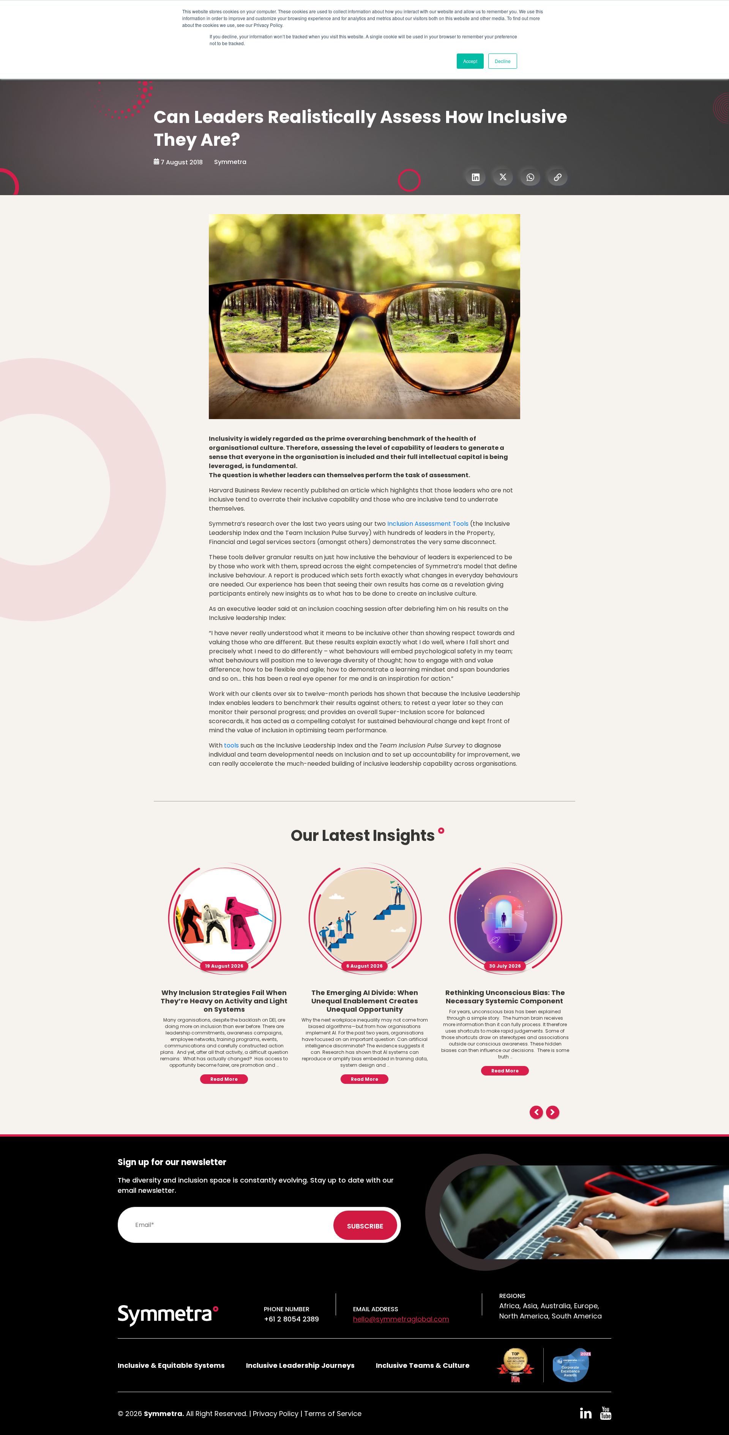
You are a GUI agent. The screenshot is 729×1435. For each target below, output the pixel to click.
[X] (503, 177)
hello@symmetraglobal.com (401, 1319)
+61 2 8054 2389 (291, 1319)
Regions (512, 1296)
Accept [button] (470, 61)
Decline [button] (503, 61)
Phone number (286, 1309)
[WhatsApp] (530, 177)
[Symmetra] (168, 1315)
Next (552, 1112)
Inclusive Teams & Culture (423, 1365)
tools (231, 745)
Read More (224, 1079)
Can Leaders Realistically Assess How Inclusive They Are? (360, 128)
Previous (536, 1112)
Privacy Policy (275, 1413)
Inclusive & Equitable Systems (171, 1365)
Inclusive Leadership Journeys (300, 1365)
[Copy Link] (558, 177)
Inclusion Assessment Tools (428, 523)
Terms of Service (332, 1413)
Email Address (375, 1309)
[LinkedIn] (476, 177)
